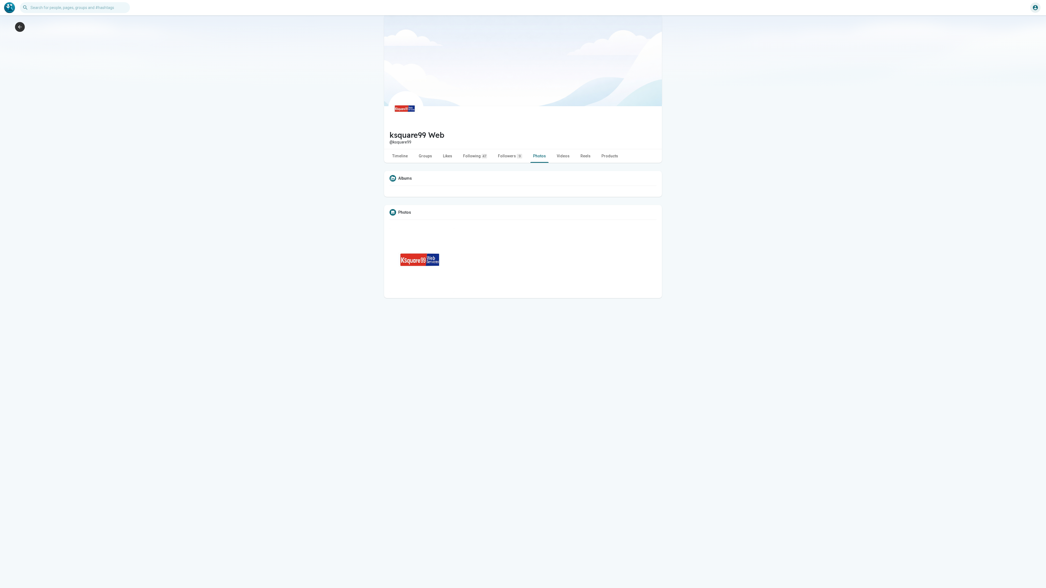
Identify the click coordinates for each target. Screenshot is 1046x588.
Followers (509, 156)
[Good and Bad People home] (9, 7)
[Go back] (20, 27)
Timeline (400, 156)
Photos (539, 156)
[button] (1035, 7)
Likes (447, 156)
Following (474, 156)
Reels (585, 156)
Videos (563, 156)
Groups (425, 156)
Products (609, 156)
